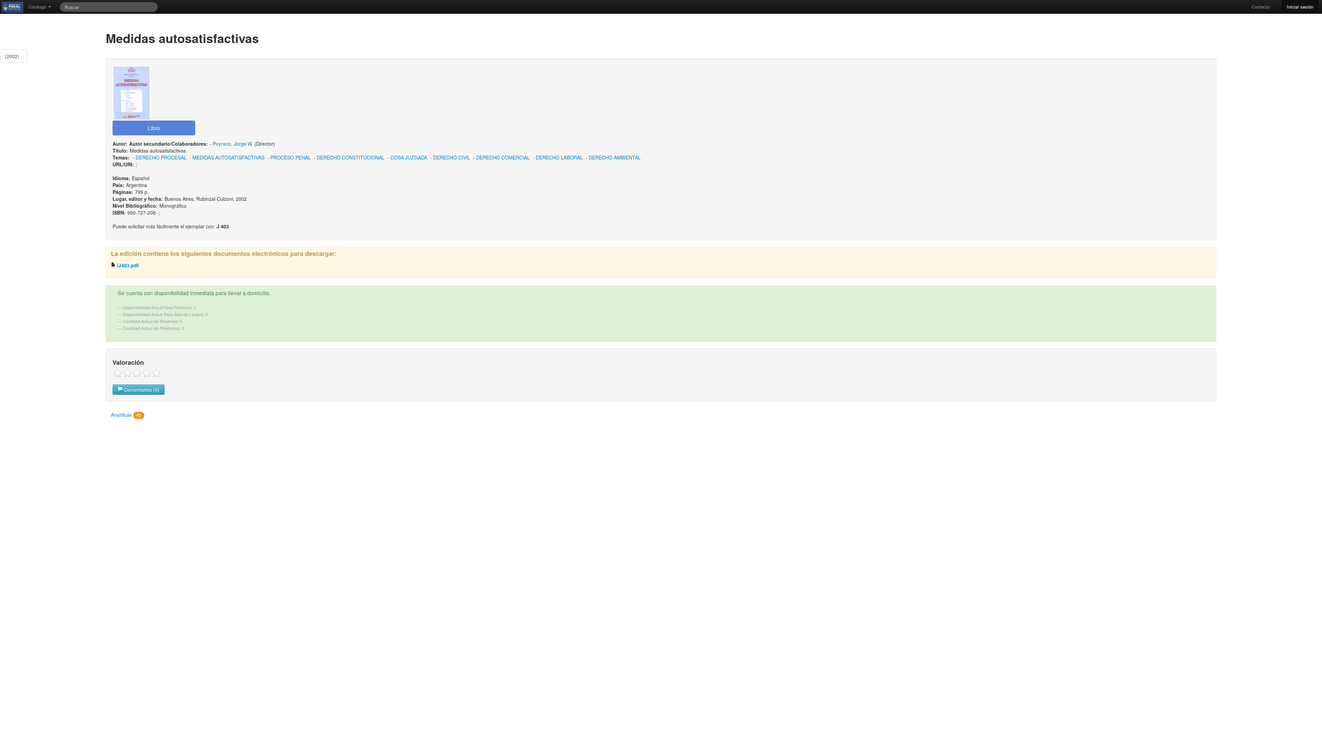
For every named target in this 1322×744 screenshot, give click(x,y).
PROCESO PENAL (290, 157)
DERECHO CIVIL (451, 157)
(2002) (12, 56)
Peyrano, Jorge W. (233, 143)
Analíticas (126, 414)
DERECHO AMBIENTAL (615, 157)
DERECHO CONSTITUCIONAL (351, 157)
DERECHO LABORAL (559, 157)
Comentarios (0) (141, 389)
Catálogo (38, 6)
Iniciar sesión (1300, 6)
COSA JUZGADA (408, 157)
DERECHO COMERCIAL (503, 157)
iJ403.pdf (127, 265)
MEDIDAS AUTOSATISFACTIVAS (228, 157)
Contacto (1261, 6)
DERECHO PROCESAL (161, 157)
